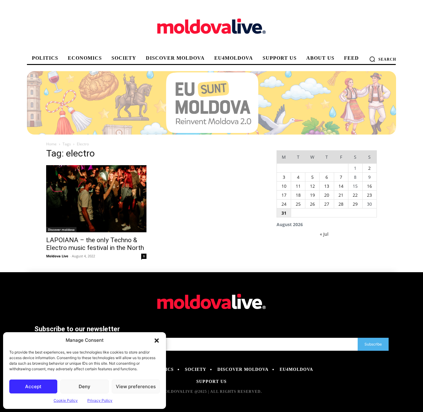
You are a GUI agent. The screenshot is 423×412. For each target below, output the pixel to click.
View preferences (136, 386)
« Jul (324, 234)
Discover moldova (61, 229)
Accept (33, 386)
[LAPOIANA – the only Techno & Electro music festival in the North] (96, 198)
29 (355, 204)
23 (369, 195)
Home (51, 144)
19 (312, 195)
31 (283, 213)
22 (355, 195)
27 (326, 204)
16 (369, 186)
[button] (157, 340)
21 (340, 195)
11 (298, 186)
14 (340, 186)
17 (283, 195)
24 (283, 204)
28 (340, 204)
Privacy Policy (99, 400)
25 (298, 204)
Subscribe (373, 344)
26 (312, 204)
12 (312, 186)
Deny (84, 386)
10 (283, 186)
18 (298, 195)
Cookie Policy (66, 400)
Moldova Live (57, 256)
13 (326, 186)
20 (326, 195)
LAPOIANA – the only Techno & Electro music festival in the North (95, 243)
